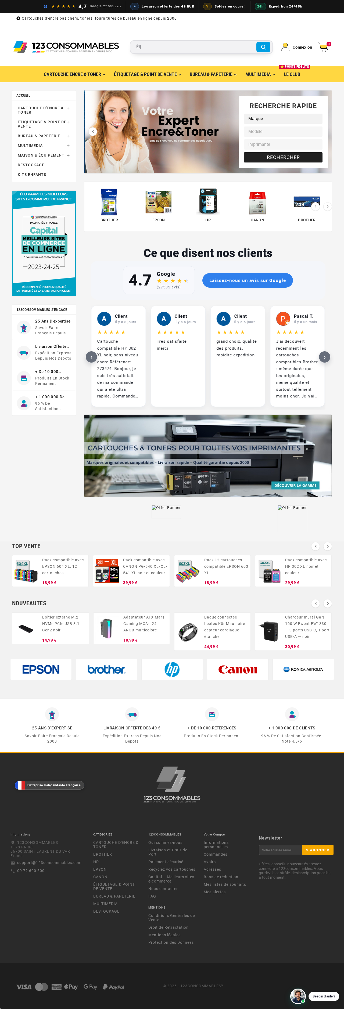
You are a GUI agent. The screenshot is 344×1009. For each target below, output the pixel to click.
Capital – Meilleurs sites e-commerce (171, 879)
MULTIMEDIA (30, 145)
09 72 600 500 (31, 871)
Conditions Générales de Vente (171, 917)
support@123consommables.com (49, 862)
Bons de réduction (221, 877)
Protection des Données (171, 942)
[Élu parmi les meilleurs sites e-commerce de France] (44, 243)
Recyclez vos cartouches (171, 869)
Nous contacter (163, 889)
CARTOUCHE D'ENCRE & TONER (41, 110)
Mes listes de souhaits (225, 884)
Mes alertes (215, 892)
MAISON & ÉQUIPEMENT (41, 155)
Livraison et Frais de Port (167, 852)
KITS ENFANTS (32, 174)
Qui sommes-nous (165, 842)
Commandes (215, 854)
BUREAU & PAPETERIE (39, 136)
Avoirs (210, 862)
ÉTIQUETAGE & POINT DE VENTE (42, 124)
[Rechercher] (263, 47)
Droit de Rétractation (168, 927)
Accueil (23, 95)
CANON (100, 877)
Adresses (212, 869)
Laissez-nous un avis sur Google (247, 280)
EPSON (100, 869)
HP (96, 862)
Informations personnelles (216, 844)
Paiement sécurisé (165, 862)
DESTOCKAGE (31, 165)
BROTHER (102, 854)
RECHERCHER (283, 157)
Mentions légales (164, 935)
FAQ (152, 896)
